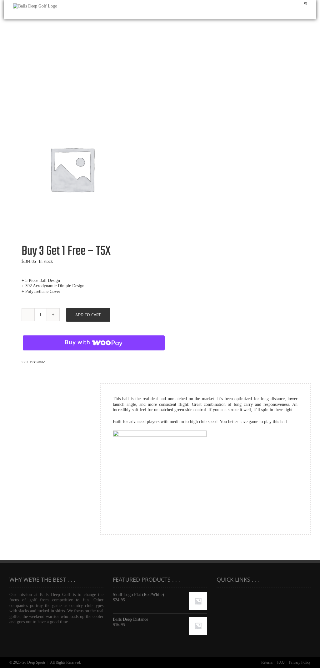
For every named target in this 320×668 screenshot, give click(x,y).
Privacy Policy (300, 662)
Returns (267, 662)
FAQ (281, 662)
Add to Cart (88, 315)
